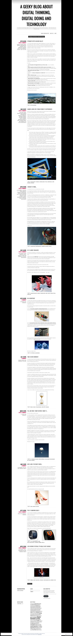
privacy (33, 622)
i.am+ (31, 541)
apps (30, 604)
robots (31, 506)
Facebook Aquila (42, 293)
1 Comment (23, 300)
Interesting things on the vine (23, 195)
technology (32, 182)
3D (30, 352)
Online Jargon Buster (45, 33)
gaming (38, 613)
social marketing (36, 625)
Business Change (23, 44)
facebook (38, 293)
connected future (32, 246)
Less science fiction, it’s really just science (39, 546)
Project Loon (36, 256)
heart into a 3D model (37, 338)
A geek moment (19, 190)
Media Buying (32, 620)
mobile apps (40, 620)
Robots (20, 198)
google (46, 293)
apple (40, 603)
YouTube (40, 629)
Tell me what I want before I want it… (37, 411)
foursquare (33, 613)
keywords (31, 619)
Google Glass (38, 579)
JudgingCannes (49, 181)
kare (41, 615)
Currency (34, 406)
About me (51, 33)
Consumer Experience (22, 116)
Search (37, 624)
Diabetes (31, 579)
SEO (38, 624)
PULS (28, 542)
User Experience (37, 628)
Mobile (25, 120)
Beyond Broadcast (23, 254)
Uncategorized (23, 122)
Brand (25, 112)
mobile (53, 181)
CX (41, 611)
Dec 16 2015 (23, 250)
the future (50, 246)
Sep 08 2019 (23, 41)
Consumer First (38, 610)
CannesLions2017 (33, 181)
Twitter (34, 628)
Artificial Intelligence (34, 604)
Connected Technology (22, 115)
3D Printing (22, 301)
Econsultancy (34, 612)
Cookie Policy (40, 634)
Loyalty (19, 48)
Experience (21, 46)
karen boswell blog (35, 541)
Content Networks (32, 611)
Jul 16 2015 (23, 357)
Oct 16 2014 (23, 510)
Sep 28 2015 (23, 298)
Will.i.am (43, 542)
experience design (42, 181)
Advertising (21, 112)
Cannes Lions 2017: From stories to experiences (39, 109)
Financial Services (21, 360)
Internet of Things (23, 196)
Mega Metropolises (38, 246)
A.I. (22, 190)
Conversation (23, 192)
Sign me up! (46, 596)
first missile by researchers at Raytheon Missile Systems (39, 308)
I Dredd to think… (31, 187)
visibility (37, 629)
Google (25, 46)
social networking (34, 626)
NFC (44, 406)
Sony (38, 626)
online (35, 621)
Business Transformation (21, 45)
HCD (31, 105)
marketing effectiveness (38, 619)
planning (41, 621)
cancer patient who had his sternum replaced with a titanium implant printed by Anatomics (43, 322)
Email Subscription (46, 588)
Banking (31, 406)
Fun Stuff (24, 467)
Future (46, 181)
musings (18, 197)
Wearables (24, 514)
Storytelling (29, 182)
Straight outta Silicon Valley (35, 41)
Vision (55, 579)
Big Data (24, 190)
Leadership (24, 47)
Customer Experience (22, 117)
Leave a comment (22, 43)
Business (18, 44)
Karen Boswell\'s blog (47, 579)
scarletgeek (43, 246)
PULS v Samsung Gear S (33, 510)
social (33, 625)
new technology (23, 48)
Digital (21, 118)
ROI (38, 622)
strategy (18, 49)
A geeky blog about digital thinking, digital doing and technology (36, 15)
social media (39, 625)
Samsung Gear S (31, 542)
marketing (34, 619)
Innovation (20, 47)
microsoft (35, 620)
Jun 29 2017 (23, 109)
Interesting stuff (21, 550)
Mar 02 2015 (23, 411)
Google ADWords (32, 614)
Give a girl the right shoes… (34, 464)
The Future (24, 49)
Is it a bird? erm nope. (33, 250)
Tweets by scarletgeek (20, 590)
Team (21, 49)
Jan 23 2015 (23, 464)
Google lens (41, 579)
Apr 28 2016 (23, 187)
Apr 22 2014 (23, 546)
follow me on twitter (21, 588)
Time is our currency (32, 357)
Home (55, 33)
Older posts (29, 583)
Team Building (34, 105)
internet (49, 293)
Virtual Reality (34, 629)
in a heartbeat (31, 298)
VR (38, 629)
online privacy (37, 621)
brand (37, 605)
